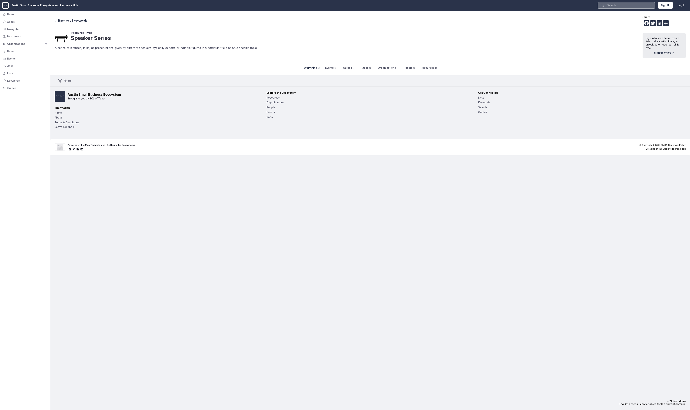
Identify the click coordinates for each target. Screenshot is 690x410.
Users (8, 51)
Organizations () (388, 67)
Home (8, 14)
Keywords (11, 80)
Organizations (13, 43)
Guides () (349, 67)
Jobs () (366, 67)
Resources (11, 36)
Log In (681, 5)
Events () (330, 67)
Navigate (10, 29)
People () (409, 67)
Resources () (429, 67)
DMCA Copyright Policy (673, 145)
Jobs (7, 65)
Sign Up (665, 5)
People (270, 107)
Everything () (312, 67)
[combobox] (626, 5)
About (8, 21)
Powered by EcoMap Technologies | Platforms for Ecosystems (101, 145)
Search (482, 107)
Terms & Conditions (67, 122)
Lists (7, 73)
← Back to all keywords (71, 20)
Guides (9, 88)
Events (9, 58)
